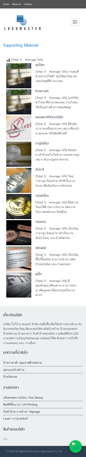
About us (16, 4)
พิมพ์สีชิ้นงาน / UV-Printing (20, 404)
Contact (28, 4)
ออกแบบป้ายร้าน (13, 369)
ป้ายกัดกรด (10, 376)
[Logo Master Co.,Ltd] (22, 22)
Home (6, 4)
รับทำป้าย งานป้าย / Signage (21, 411)
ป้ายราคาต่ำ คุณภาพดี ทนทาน (22, 362)
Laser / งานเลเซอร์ (15, 418)
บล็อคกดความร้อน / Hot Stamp (23, 397)
